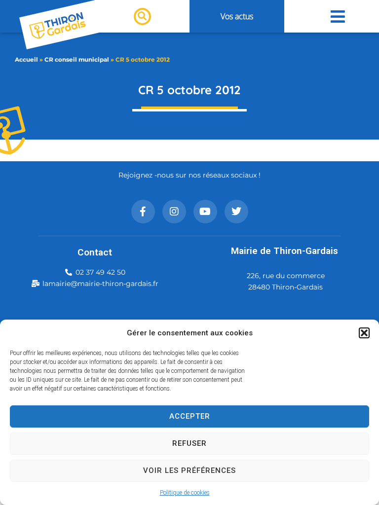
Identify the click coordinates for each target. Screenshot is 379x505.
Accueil (26, 59)
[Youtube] (205, 211)
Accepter (189, 416)
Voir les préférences (189, 470)
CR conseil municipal (76, 59)
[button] (364, 333)
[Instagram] (174, 211)
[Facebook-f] (143, 211)
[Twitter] (236, 211)
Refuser (189, 443)
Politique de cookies (185, 492)
